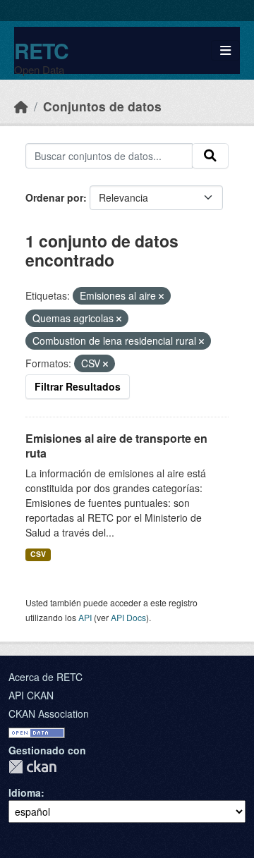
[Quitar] (161, 296)
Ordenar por (54, 197)
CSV (38, 553)
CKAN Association (48, 713)
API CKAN (31, 695)
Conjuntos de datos (102, 106)
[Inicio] (21, 106)
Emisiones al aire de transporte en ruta (116, 445)
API (85, 617)
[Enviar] (210, 155)
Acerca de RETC (45, 677)
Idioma (24, 792)
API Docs (128, 617)
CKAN (32, 766)
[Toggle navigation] (225, 50)
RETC (41, 50)
